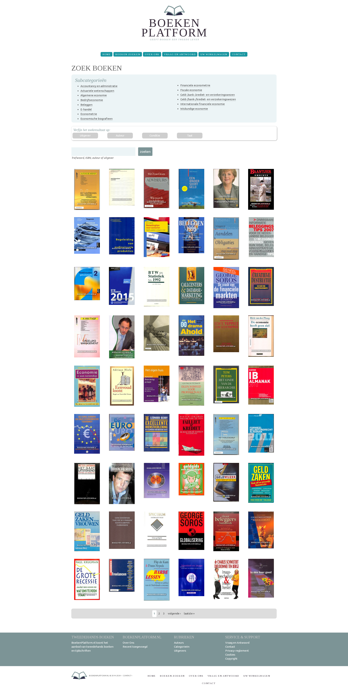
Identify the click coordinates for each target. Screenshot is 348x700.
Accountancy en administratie (98, 86)
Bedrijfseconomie (91, 100)
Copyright (231, 658)
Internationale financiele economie (202, 103)
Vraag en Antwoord (180, 54)
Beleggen (86, 104)
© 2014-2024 (115, 676)
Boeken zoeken (127, 54)
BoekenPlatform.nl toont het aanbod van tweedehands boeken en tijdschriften (92, 646)
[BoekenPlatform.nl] (174, 24)
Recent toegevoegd (135, 646)
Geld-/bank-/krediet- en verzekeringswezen (208, 99)
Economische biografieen (96, 118)
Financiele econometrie (195, 85)
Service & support (242, 637)
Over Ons (152, 54)
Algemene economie (93, 95)
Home (106, 54)
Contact (239, 54)
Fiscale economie (191, 90)
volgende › (174, 613)
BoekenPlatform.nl (142, 637)
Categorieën (181, 646)
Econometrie (88, 113)
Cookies (230, 654)
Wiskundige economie (194, 108)
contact (127, 676)
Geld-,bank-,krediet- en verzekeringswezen (207, 94)
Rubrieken (184, 637)
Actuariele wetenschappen (97, 90)
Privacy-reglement (237, 650)
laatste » (189, 613)
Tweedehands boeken (92, 637)
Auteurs (179, 642)
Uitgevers (180, 650)
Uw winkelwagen (213, 54)
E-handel (86, 109)
